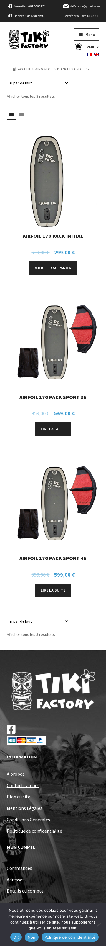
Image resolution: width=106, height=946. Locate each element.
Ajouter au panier (53, 268)
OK (16, 937)
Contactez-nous (23, 785)
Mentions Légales (24, 808)
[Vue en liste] (21, 114)
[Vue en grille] (11, 114)
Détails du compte (25, 891)
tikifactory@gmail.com (85, 6)
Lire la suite (53, 429)
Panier (93, 47)
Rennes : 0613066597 (29, 15)
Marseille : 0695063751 (30, 6)
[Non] (99, 924)
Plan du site (18, 797)
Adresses (15, 880)
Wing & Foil (44, 69)
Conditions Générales (28, 820)
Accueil (24, 69)
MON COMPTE (21, 847)
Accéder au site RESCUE (82, 15)
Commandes (19, 868)
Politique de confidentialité (34, 831)
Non (32, 937)
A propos (16, 774)
